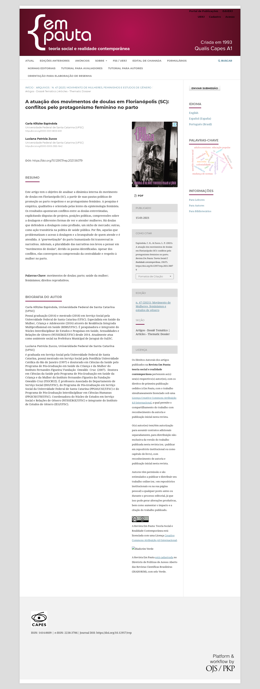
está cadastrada (164, 557)
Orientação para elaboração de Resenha (60, 75)
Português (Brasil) (200, 124)
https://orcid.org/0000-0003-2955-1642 (43, 146)
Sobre (100, 60)
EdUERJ (228, 11)
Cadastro (215, 16)
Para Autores (196, 205)
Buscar (226, 60)
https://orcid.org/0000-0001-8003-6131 (43, 131)
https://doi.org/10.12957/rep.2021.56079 (57, 160)
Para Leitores (197, 199)
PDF (140, 195)
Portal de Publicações (203, 11)
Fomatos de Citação (150, 276)
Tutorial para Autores (125, 68)
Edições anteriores (54, 60)
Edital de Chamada (146, 60)
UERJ (201, 16)
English (193, 113)
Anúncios (82, 60)
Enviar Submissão (204, 88)
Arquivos (42, 87)
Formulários (177, 60)
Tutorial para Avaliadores (81, 68)
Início (29, 87)
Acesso (230, 16)
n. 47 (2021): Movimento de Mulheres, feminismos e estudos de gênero (101, 87)
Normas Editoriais (41, 68)
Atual (29, 60)
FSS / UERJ (120, 60)
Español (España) (200, 118)
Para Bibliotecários (200, 211)
